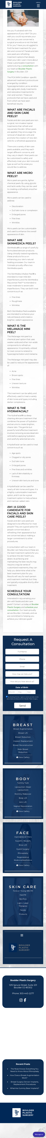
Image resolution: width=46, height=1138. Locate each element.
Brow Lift (23, 845)
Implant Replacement (23, 741)
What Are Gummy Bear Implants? (24, 1088)
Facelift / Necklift (23, 841)
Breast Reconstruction (23, 745)
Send (22, 705)
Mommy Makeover (23, 794)
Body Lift (23, 798)
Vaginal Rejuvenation (23, 806)
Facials (23, 910)
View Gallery (24, 757)
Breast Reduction (23, 737)
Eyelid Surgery (23, 849)
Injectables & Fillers (23, 837)
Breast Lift (23, 733)
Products (23, 914)
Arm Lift (23, 802)
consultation (28, 66)
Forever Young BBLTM (23, 891)
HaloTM (23, 895)
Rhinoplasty (23, 853)
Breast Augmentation (23, 729)
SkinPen (23, 899)
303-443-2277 (27, 993)
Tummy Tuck (23, 783)
